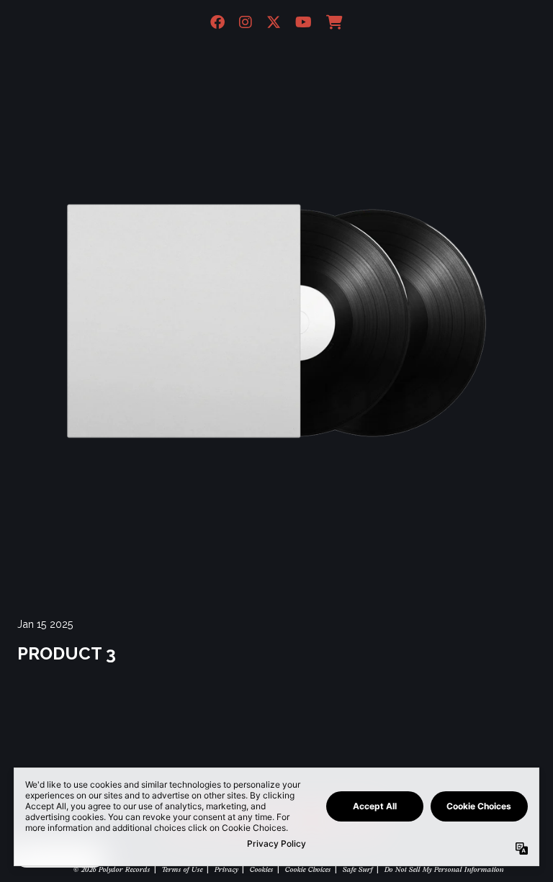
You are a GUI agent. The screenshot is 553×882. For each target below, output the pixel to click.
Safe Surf (357, 869)
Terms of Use (181, 869)
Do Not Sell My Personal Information (443, 869)
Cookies (261, 869)
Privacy (226, 869)
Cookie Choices (307, 869)
